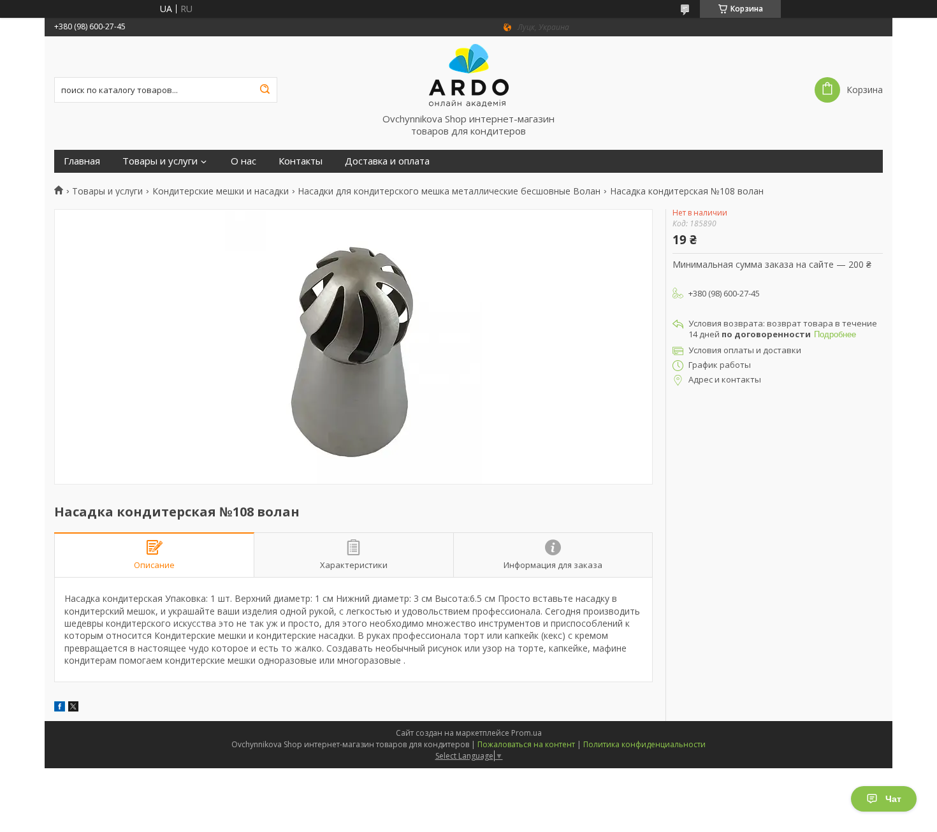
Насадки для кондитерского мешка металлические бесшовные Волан (449, 191)
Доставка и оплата (387, 161)
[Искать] (264, 90)
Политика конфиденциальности (644, 744)
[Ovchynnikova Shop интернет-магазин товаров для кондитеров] (468, 74)
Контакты (301, 161)
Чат (893, 799)
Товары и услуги (160, 161)
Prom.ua (526, 732)
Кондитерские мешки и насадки (220, 191)
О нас (243, 161)
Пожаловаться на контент (526, 744)
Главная (82, 161)
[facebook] (59, 708)
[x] (73, 708)
